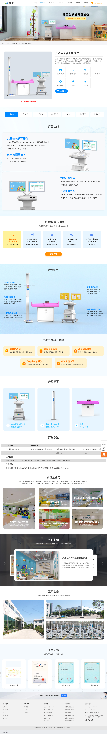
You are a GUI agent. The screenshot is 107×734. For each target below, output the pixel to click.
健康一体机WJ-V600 (49, 718)
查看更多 (46, 720)
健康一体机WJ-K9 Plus (49, 707)
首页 (35, 2)
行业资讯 (26, 709)
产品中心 (8, 43)
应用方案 (51, 2)
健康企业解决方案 (69, 709)
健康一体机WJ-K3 (48, 715)
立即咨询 (63, 91)
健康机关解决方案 (69, 712)
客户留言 (5, 712)
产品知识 (26, 712)
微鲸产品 (42, 2)
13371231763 (98, 2)
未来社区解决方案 (69, 715)
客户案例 (70, 2)
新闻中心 (61, 2)
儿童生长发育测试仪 (26, 43)
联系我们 (86, 2)
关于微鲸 (78, 2)
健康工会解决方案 (69, 707)
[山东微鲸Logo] (10, 2)
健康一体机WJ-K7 (48, 712)
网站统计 (69, 727)
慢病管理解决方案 (69, 720)
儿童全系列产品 (16, 43)
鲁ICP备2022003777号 (60, 727)
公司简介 (5, 707)
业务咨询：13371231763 (91, 707)
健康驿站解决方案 (69, 718)
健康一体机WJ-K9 (48, 709)
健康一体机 (5, 732)
